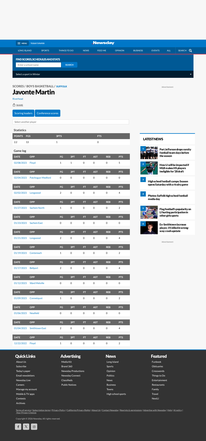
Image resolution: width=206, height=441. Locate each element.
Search (69, 64)
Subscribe (21, 366)
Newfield (34, 313)
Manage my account (26, 389)
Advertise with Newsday (154, 410)
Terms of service (23, 410)
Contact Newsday (110, 410)
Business (138, 50)
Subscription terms (41, 410)
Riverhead (18, 98)
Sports (45, 50)
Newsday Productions (72, 371)
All (169, 50)
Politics (110, 375)
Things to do (66, 50)
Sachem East (36, 222)
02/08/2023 (20, 162)
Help (170, 410)
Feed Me (101, 50)
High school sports (116, 393)
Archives (20, 403)
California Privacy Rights (78, 410)
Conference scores (47, 113)
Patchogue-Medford (40, 177)
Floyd (33, 162)
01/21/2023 (20, 237)
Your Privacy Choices (26, 412)
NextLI (155, 398)
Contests (21, 398)
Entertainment (159, 380)
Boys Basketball (40, 86)
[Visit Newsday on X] (26, 427)
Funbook (156, 361)
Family (155, 389)
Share (19, 105)
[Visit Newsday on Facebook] (18, 427)
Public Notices (68, 384)
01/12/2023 (20, 283)
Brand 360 (66, 366)
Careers (20, 384)
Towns (110, 389)
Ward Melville (37, 283)
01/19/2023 (20, 252)
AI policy (178, 410)
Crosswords (158, 371)
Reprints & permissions (131, 410)
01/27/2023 (20, 207)
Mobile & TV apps (25, 393)
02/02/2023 (20, 192)
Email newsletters (25, 375)
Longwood (35, 192)
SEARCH (182, 50)
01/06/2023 (20, 313)
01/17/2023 (20, 268)
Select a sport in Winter (28, 74)
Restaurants (158, 384)
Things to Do (158, 375)
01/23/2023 (20, 222)
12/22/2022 (20, 343)
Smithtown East (38, 328)
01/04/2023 (20, 328)
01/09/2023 (20, 298)
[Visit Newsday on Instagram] (34, 427)
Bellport (34, 268)
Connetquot (36, 298)
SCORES (18, 86)
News (86, 50)
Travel (155, 393)
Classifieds (67, 380)
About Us (21, 361)
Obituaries (157, 366)
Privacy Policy (58, 410)
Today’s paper (23, 371)
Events (155, 50)
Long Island (25, 50)
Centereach (36, 252)
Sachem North (37, 207)
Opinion (119, 50)
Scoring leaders (23, 113)
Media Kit (66, 361)
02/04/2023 (20, 177)
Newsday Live (23, 380)
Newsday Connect (70, 375)
